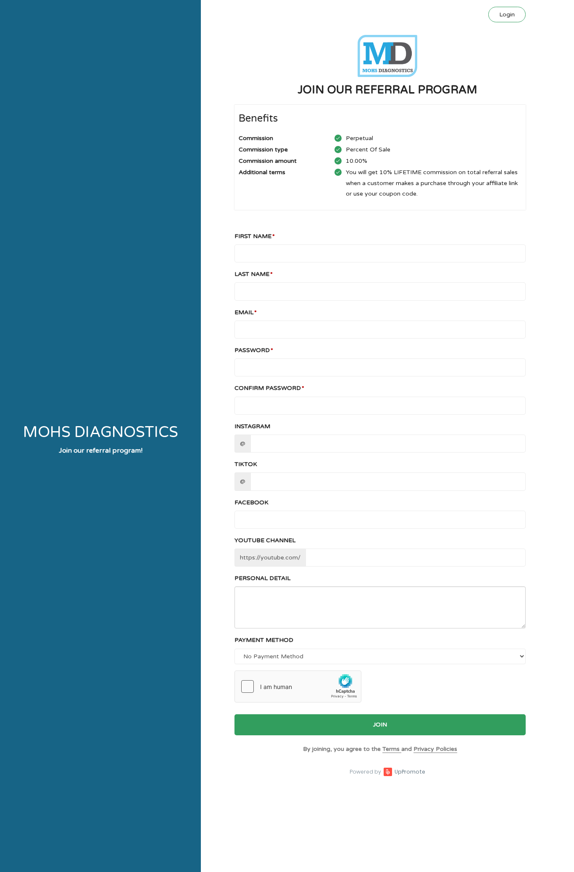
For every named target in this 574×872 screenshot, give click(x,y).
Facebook (251, 502)
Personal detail (262, 578)
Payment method (263, 640)
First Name (252, 236)
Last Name (251, 274)
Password (252, 350)
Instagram (252, 426)
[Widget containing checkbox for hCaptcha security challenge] (297, 686)
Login (507, 14)
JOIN (380, 724)
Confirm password (267, 388)
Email (243, 312)
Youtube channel (264, 540)
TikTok (245, 464)
